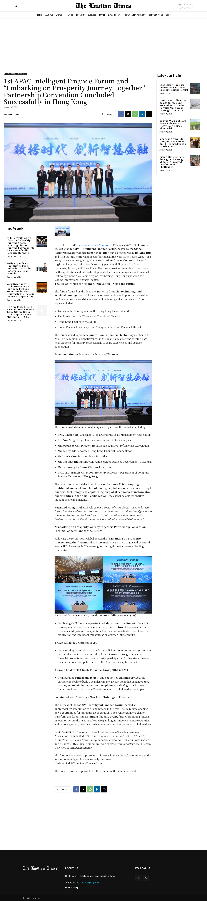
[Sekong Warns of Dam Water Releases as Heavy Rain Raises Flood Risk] (195, 124)
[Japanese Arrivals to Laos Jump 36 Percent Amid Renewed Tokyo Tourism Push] (195, 142)
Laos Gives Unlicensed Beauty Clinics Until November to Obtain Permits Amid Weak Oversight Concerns (173, 105)
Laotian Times (12, 114)
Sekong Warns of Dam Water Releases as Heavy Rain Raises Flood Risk (172, 124)
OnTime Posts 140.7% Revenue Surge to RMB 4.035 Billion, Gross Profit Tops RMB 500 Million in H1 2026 (20, 311)
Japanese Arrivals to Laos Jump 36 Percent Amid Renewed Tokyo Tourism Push (172, 142)
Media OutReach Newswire (15, 74)
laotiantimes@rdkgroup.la (88, 882)
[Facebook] (121, 114)
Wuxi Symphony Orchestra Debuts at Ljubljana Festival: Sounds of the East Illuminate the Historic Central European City (20, 290)
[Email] (149, 114)
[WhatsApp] (135, 114)
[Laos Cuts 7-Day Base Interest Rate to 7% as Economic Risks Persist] (195, 88)
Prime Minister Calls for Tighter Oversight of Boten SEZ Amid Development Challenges (172, 161)
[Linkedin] (142, 114)
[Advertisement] (103, 44)
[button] (16, 6)
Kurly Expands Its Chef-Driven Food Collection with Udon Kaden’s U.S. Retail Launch (19, 268)
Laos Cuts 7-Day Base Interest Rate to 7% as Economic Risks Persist (173, 87)
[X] (128, 114)
